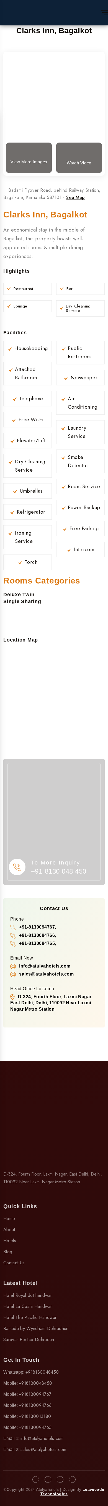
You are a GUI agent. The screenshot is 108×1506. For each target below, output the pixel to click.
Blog (7, 1252)
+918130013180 (35, 1416)
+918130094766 (35, 1405)
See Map (75, 197)
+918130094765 (35, 1427)
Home (9, 1218)
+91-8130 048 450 (58, 871)
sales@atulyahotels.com (43, 1449)
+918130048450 (42, 1372)
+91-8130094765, (37, 943)
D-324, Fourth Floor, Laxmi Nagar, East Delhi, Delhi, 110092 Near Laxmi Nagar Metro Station (51, 1002)
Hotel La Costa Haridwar (27, 1306)
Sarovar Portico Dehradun (28, 1339)
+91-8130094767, (37, 927)
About (9, 1229)
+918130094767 (35, 1394)
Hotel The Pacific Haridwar (29, 1317)
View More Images (29, 161)
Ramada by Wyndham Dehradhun (36, 1328)
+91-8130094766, (37, 935)
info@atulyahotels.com (42, 1438)
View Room (54, 83)
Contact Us (13, 1263)
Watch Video (79, 163)
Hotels (9, 1240)
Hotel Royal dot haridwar (27, 1295)
